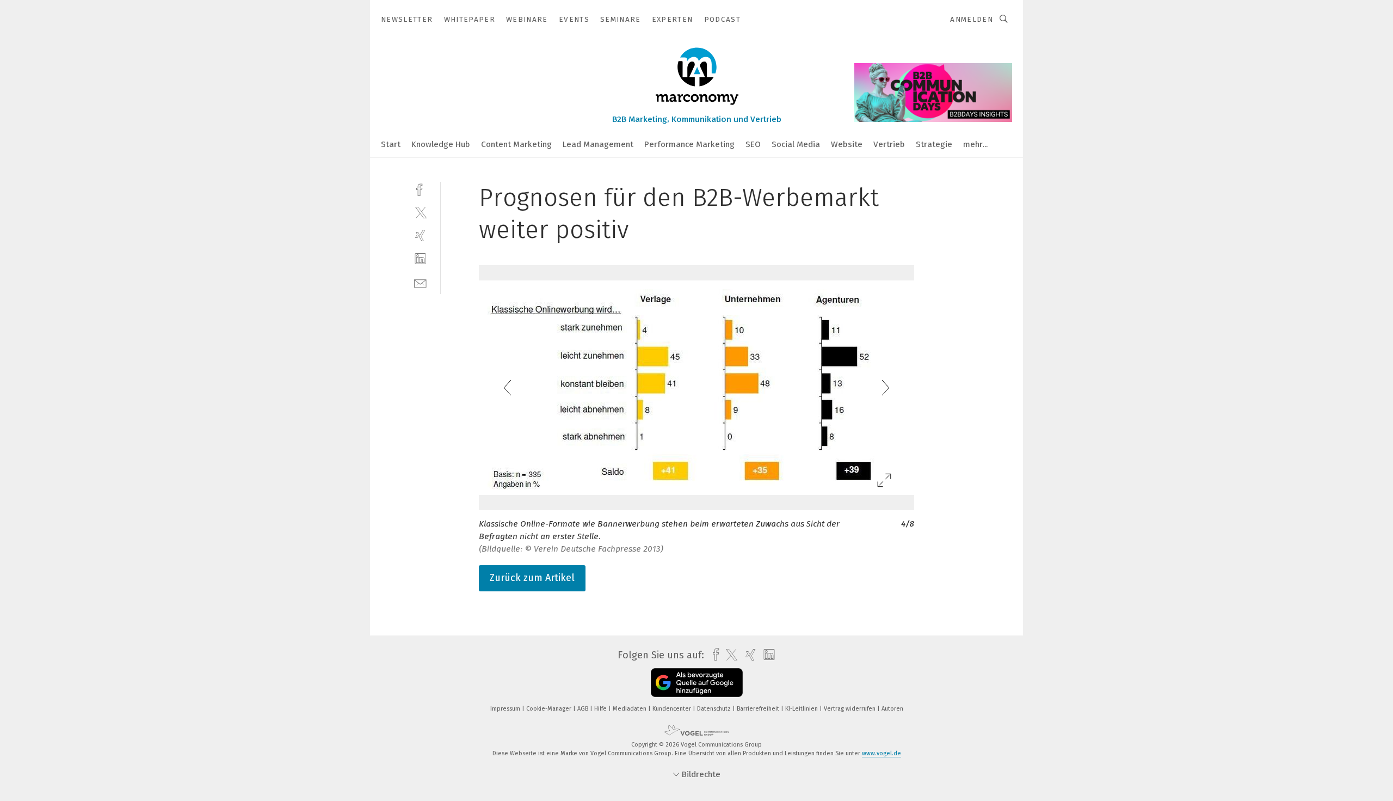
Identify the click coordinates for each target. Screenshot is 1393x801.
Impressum (506, 708)
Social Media (796, 144)
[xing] (420, 235)
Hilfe (601, 708)
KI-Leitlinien (802, 708)
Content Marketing (516, 144)
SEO (753, 144)
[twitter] (420, 212)
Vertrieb (889, 144)
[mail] (420, 282)
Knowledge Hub (440, 144)
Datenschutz (714, 708)
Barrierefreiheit (759, 708)
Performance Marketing (689, 144)
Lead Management (598, 144)
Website (846, 144)
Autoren (892, 708)
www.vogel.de (881, 753)
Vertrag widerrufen (850, 708)
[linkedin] (420, 259)
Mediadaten (630, 708)
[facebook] (420, 188)
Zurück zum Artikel (532, 578)
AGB (583, 708)
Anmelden (971, 19)
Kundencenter (672, 708)
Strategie (934, 144)
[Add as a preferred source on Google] (697, 682)
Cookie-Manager (549, 708)
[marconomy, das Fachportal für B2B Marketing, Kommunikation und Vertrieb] (390, 143)
